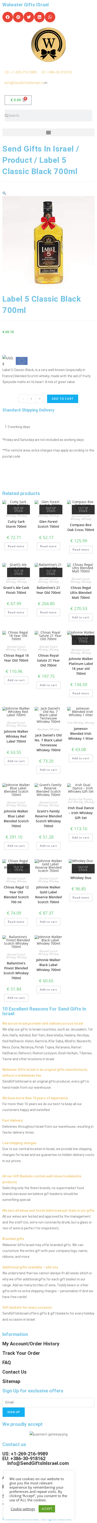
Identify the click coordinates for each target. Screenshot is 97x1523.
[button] (7, 17)
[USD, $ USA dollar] (8, 359)
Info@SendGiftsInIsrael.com (38, 1463)
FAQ (6, 1362)
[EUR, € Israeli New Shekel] (22, 361)
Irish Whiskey (75, 723)
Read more (16, 546)
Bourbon (42, 729)
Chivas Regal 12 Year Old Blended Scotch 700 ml (16, 894)
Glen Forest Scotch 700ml (48, 524)
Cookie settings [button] (23, 1509)
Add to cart (62, 399)
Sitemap (11, 1381)
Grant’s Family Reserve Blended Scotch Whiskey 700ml (48, 818)
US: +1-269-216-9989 (23, 72)
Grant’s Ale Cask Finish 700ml (16, 590)
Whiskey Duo (80, 877)
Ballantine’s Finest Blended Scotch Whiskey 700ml (16, 970)
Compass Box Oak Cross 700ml (80, 527)
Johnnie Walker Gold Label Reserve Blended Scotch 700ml (48, 894)
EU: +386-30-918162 (57, 72)
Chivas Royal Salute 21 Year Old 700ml (48, 660)
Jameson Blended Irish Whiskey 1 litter (80, 733)
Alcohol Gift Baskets (80, 799)
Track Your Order (21, 1353)
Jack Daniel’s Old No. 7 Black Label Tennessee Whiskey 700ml (48, 742)
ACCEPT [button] (46, 1509)
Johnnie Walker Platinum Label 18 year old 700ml (81, 666)
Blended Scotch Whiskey (80, 517)
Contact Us (14, 1372)
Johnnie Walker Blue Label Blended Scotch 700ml (16, 818)
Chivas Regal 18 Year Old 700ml (16, 658)
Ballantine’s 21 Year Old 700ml (48, 590)
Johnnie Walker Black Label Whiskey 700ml (48, 965)
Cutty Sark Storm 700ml (16, 524)
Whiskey (22, 516)
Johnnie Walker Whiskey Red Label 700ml (16, 736)
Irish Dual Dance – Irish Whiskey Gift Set (81, 813)
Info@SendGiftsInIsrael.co (24, 83)
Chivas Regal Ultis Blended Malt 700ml (81, 592)
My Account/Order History (30, 1344)
